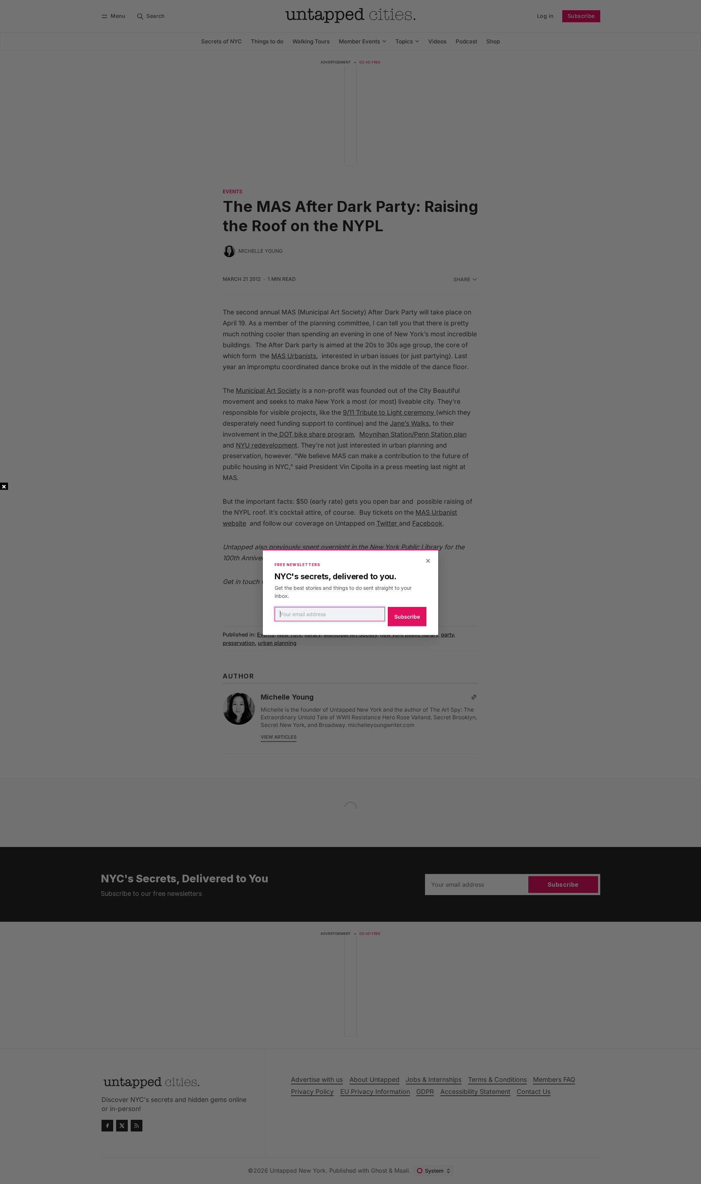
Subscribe (407, 617)
